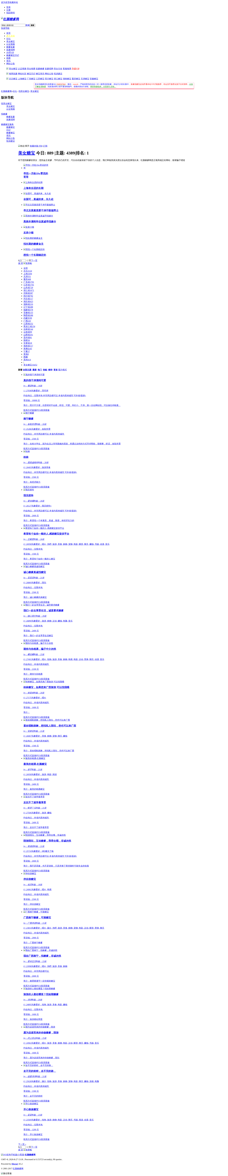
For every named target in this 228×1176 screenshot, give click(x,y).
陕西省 (28, 315)
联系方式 (27, 410)
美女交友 (58, 69)
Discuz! (15, 1164)
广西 (27, 321)
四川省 (28, 296)
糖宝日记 (31, 74)
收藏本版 (36, 146)
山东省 (28, 287)
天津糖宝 (85, 79)
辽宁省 (28, 307)
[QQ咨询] (6, 1155)
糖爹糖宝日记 (12, 55)
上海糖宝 (22, 79)
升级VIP (75, 69)
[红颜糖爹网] (10, 19)
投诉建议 (58, 74)
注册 (8, 10)
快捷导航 (5, 28)
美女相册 (31, 69)
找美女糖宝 (24, 91)
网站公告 (10, 63)
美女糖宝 (10, 41)
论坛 (8, 39)
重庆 (27, 279)
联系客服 (45, 410)
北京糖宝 (13, 79)
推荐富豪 (13, 74)
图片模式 (62, 370)
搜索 (27, 25)
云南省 (27, 332)
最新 (34, 370)
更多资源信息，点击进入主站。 (103, 87)
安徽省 (28, 312)
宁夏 (26, 351)
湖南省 (28, 304)
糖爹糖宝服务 (7, 124)
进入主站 (10, 36)
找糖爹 (4, 114)
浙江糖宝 (58, 79)
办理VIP (10, 52)
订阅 (45, 146)
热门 (40, 370)
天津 (27, 276)
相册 (8, 58)
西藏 (25, 357)
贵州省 (27, 337)
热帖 (45, 370)
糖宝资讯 (40, 74)
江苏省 (28, 285)
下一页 (34, 260)
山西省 (28, 335)
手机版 (14, 1155)
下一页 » (22, 1144)
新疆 (26, 340)
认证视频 (10, 44)
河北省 (28, 299)
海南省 (28, 346)
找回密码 (10, 13)
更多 (56, 370)
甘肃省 (27, 343)
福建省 (28, 310)
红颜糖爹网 (6, 91)
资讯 (8, 61)
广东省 (28, 282)
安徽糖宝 (94, 79)
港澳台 (27, 348)
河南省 (28, 293)
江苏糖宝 (40, 79)
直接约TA (36, 410)
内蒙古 (27, 318)
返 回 (20, 263)
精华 (50, 370)
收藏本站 (14, 2)
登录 (8, 7)
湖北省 (28, 301)
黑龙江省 (29, 326)
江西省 (28, 324)
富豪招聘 (10, 50)
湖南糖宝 (67, 79)
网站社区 (22, 74)
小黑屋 (21, 1155)
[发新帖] (27, 263)
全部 (25, 268)
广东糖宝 (31, 79)
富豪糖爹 (40, 69)
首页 (8, 33)
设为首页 (5, 2)
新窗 (20, 370)
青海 (26, 354)
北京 (27, 271)
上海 (27, 274)
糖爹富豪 (10, 47)
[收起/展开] (23, 146)
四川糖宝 (49, 79)
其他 (27, 360)
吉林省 (28, 329)
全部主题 (27, 370)
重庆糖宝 (76, 79)
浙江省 (28, 290)
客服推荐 (67, 69)
